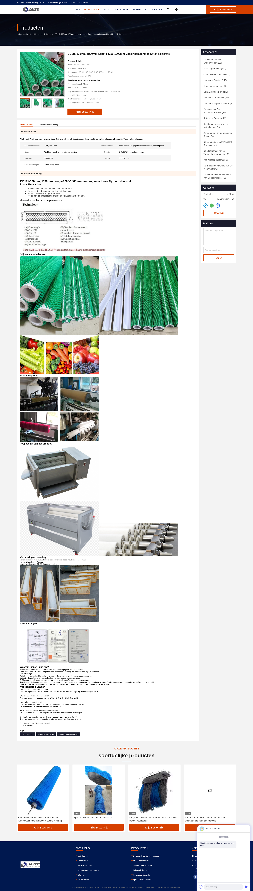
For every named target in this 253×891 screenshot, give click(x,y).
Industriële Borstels (141, 870)
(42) (218, 167)
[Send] (246, 887)
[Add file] (201, 887)
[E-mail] (217, 205)
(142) (214, 69)
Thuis (76, 9)
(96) (215, 86)
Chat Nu (219, 213)
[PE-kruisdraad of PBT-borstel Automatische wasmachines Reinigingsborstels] (154, 790)
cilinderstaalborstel (46, 734)
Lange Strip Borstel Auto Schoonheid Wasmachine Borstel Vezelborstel (97, 819)
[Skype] (205, 205)
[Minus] (246, 828)
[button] (21, 795)
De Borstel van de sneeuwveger (146, 856)
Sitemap (81, 875)
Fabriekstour (83, 861)
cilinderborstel (27, 734)
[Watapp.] (211, 205)
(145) (215, 80)
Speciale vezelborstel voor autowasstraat (37, 817)
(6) (217, 103)
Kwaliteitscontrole (85, 865)
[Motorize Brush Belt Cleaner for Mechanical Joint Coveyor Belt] (210, 790)
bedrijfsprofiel (83, 856)
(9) (216, 152)
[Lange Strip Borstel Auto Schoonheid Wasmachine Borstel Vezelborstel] (99, 790)
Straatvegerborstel (141, 861)
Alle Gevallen (153, 9)
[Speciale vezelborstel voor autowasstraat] (43, 790)
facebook (195, 877)
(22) (214, 118)
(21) (216, 160)
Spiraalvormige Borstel (142, 880)
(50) (215, 125)
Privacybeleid (83, 880)
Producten (90, 9)
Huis (19, 34)
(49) (217, 143)
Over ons (121, 9)
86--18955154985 (80, 3)
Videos (107, 9)
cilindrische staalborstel (68, 734)
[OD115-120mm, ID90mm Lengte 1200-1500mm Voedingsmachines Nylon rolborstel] (42, 74)
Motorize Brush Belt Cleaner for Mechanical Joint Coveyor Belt (208, 819)
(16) (217, 176)
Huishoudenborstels (141, 875)
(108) (212, 61)
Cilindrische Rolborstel (42, 34)
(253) (216, 74)
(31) (214, 111)
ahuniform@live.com (58, 3)
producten (27, 34)
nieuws (137, 9)
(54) (217, 134)
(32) (216, 98)
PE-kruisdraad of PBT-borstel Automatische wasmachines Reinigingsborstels (149, 819)
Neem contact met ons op (88, 870)
